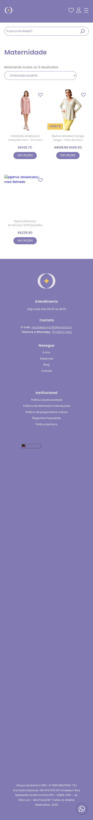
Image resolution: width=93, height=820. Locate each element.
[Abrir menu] (86, 10)
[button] (39, 94)
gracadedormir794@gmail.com (51, 327)
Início (46, 352)
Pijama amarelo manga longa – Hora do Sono (68, 138)
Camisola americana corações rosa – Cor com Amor (25, 138)
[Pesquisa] (82, 31)
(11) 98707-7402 (62, 332)
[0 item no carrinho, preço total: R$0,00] (63, 8)
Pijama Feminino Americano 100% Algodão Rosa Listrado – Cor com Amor (25, 223)
